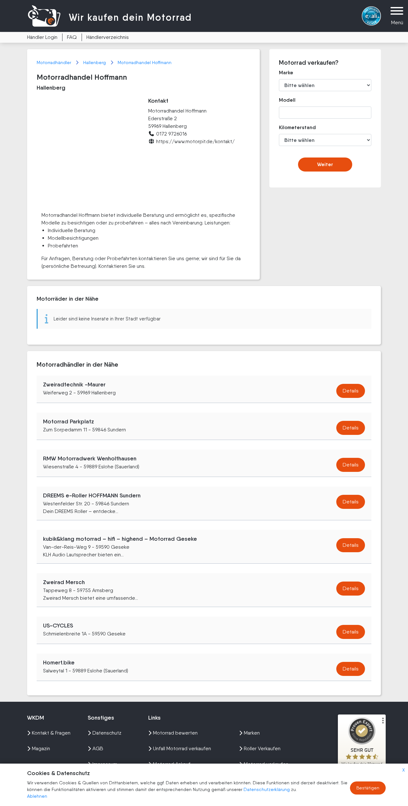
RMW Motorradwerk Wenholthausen (89, 458)
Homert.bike (59, 662)
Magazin (41, 748)
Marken (252, 733)
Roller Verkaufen (262, 748)
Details (351, 391)
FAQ (72, 37)
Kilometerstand (293, 127)
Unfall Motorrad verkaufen (182, 748)
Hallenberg (95, 62)
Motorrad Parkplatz (68, 421)
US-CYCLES (58, 625)
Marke (286, 73)
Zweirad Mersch (64, 582)
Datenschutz (106, 733)
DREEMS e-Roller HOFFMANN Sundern (92, 495)
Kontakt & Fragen (51, 733)
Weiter (325, 164)
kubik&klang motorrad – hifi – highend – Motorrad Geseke (120, 538)
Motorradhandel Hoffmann (144, 62)
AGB (97, 748)
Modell (287, 100)
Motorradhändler (54, 62)
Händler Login (42, 37)
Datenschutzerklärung (267, 789)
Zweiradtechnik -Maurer (74, 384)
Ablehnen (37, 796)
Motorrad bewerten (175, 733)
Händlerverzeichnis (107, 37)
